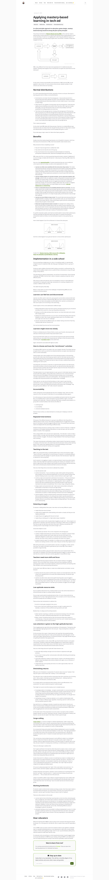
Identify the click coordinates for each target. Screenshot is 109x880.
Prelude (58, 846)
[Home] (23, 3)
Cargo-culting (36, 721)
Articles (40, 2)
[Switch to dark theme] (85, 3)
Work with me (50, 2)
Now (45, 2)
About (36, 2)
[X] (62, 877)
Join (72, 863)
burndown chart (46, 339)
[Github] (65, 877)
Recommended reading (59, 2)
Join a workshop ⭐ (70, 2)
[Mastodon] (59, 877)
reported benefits (45, 162)
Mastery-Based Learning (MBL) (54, 34)
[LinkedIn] (68, 877)
